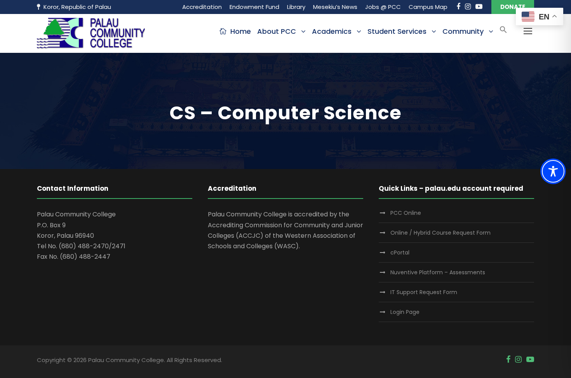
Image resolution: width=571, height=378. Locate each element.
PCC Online (405, 213)
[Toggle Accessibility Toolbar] (553, 171)
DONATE (512, 7)
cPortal (399, 252)
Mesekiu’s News (335, 7)
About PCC (276, 31)
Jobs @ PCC (383, 7)
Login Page (405, 312)
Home (240, 31)
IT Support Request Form (423, 292)
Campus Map (428, 7)
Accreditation (202, 7)
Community (463, 31)
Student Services (397, 31)
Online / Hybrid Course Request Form (440, 233)
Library (296, 7)
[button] (503, 32)
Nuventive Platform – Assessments (437, 272)
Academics (332, 31)
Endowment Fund (254, 7)
